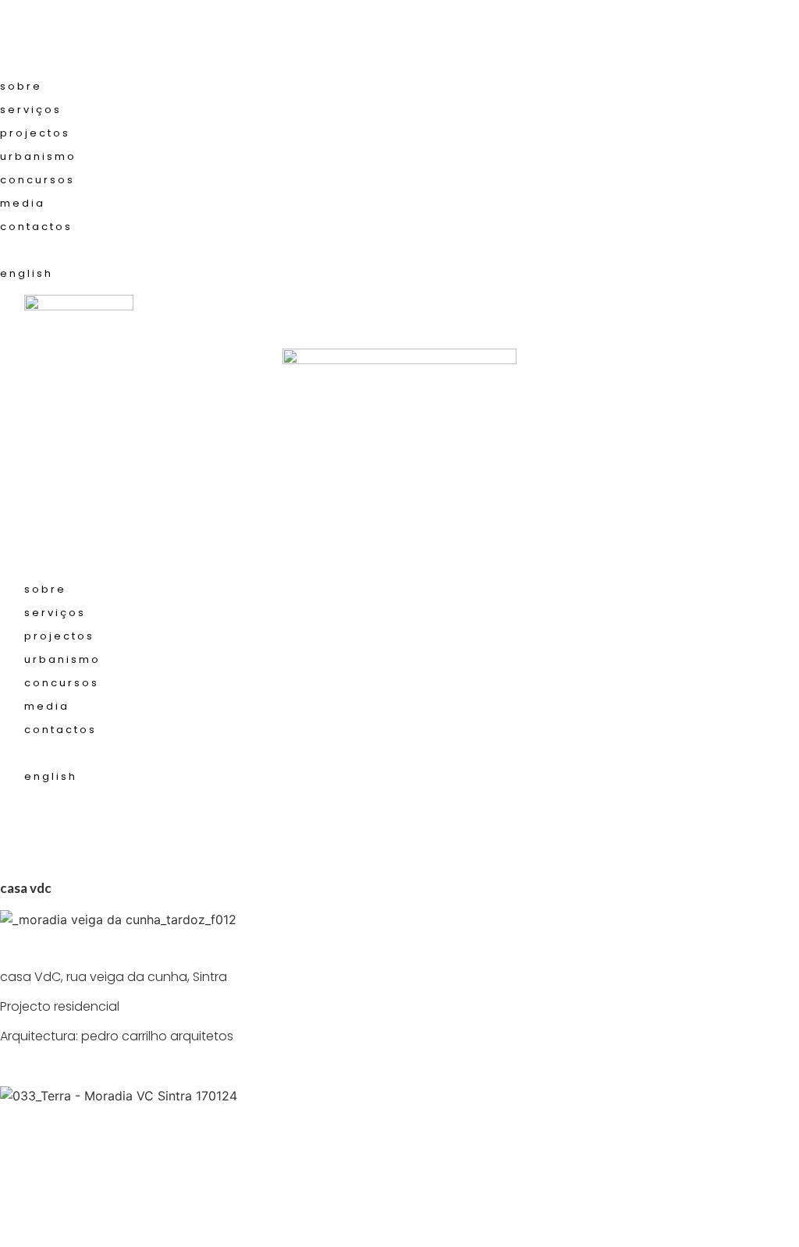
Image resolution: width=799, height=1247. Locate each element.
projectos (35, 133)
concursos (37, 179)
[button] (399, 37)
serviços (31, 109)
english (26, 273)
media (22, 203)
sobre (21, 86)
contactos (36, 226)
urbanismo (38, 156)
